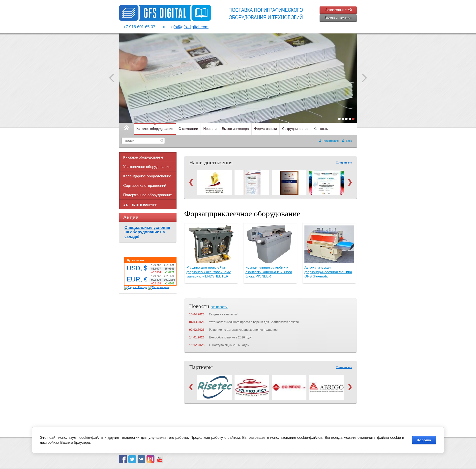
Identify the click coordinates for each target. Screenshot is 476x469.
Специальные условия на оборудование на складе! (147, 232)
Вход (349, 140)
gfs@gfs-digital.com (189, 27)
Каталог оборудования (154, 129)
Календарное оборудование (147, 176)
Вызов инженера (235, 129)
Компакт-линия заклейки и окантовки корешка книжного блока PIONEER (268, 271)
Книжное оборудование (143, 157)
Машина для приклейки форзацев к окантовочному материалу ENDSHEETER (208, 271)
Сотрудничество (295, 129)
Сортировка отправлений (144, 185)
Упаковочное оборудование (146, 167)
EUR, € (137, 279)
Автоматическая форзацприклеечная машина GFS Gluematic (328, 271)
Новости (210, 129)
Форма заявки (265, 129)
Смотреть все (344, 162)
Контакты (321, 129)
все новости (219, 307)
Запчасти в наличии (140, 204)
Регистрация (331, 140)
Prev (191, 182)
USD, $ (137, 268)
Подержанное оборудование (147, 195)
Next (350, 182)
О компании (188, 129)
